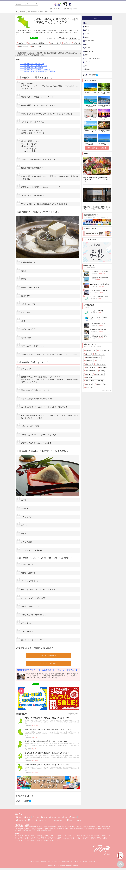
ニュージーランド (29, 840)
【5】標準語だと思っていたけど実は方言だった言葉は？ (37, 72)
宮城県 (31, 826)
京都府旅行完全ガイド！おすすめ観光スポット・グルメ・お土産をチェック (47, 670)
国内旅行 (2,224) (23, 46)
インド (26, 838)
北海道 (17, 826)
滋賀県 (37, 828)
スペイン (23, 835)
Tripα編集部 (28, 725)
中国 (58, 837)
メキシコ (83, 838)
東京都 (74, 826)
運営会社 (43, 861)
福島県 (45, 826)
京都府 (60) (66, 43)
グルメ (87, 33)
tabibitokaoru (93, 319)
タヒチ (63, 838)
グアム (43, 838)
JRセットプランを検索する (48, 663)
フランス (36, 835)
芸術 (86, 55)
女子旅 (87, 30)
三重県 (32, 828)
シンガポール (67, 837)
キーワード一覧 (107, 390)
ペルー (89, 838)
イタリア (17, 835)
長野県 (108, 826)
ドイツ (52, 835)
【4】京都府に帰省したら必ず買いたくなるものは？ (36, 70)
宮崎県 (38, 830)
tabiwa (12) (89, 360)
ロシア (38, 837)
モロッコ (48, 840)
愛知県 (27, 828)
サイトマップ (74, 861)
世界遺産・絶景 (89, 40)
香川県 (95, 828)
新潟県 (84, 826)
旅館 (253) (89, 377)
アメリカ (73, 838)
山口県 (85, 828)
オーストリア (59, 835)
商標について (65, 861)
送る (34, 38)
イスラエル (55, 840)
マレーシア (75, 837)
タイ (61, 837)
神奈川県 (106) (103, 367)
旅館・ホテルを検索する (48, 655)
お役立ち (87, 69)
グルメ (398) (89, 387)
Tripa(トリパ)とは (34, 861)
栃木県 (55, 826)
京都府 (42, 828)
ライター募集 (83, 861)
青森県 (22, 826)
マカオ (53, 837)
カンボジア (88, 837)
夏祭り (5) (88, 364)
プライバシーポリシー (54, 861)
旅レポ (87, 26)
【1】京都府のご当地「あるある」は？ (32, 64)
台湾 (46, 837)
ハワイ (38, 838)
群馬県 (59, 826)
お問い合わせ (92, 861)
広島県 (81, 828)
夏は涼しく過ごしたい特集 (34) (94, 381)
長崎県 (24, 830)
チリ (107, 838)
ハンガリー (71, 835)
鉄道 (86, 65)
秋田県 (36, 826)
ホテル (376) (99, 360)
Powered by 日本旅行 (104, 854)
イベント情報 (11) (104, 350)
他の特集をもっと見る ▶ (97, 148)
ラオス (94, 837)
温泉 (86, 44)
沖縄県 (49, 830)
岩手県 (26, 826)
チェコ (65, 835)
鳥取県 (66, 828)
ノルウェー (103, 835)
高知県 (104, 828)
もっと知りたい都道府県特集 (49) (38, 43)
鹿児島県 (43, 830)
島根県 (71, 828)
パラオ (48, 838)
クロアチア (90, 835)
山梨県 (103, 826)
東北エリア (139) (101, 384)
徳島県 (90, 828)
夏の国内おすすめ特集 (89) (93, 357)
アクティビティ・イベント (92, 58)
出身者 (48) (76, 43)
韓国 (42, 837)
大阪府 (46, 828)
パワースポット (89, 62)
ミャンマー (100, 837)
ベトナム (81, 837)
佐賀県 (19, 830)
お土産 (87, 37)
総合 (86, 23)
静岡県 (23, 828)
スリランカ (32, 838)
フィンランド (24, 837)
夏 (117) (88, 354)
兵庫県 (51, 828)
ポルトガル (30, 835)
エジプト (42, 840)
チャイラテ (93, 292)
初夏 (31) (88, 374)
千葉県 (69, 826)
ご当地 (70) (22, 43)
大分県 (33, 830)
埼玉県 (64, 826)
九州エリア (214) (90, 370)
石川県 (94, 826)
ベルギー (83, 835)
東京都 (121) (89, 384)
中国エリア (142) (100, 364)
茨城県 (50, 826)
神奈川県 (79, 826)
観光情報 (87, 48)
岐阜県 (18, 828)
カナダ (78, 838)
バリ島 (68, 838)
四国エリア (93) (99, 374)
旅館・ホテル (89, 51)
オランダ (78, 835)
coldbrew (92, 280)
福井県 (98, 826)
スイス (42, 835)
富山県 (89, 826)
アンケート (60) (55, 43)
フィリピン (21, 838)
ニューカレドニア (55, 838)
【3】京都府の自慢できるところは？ (31, 68)
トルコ (37, 840)
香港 (49, 837)
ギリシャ (96, 835)
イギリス (47, 835)
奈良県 (56, 828)
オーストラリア (19, 840)
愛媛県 (99, 828)
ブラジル (102, 838)
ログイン (97, 18)
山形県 (40, 826)
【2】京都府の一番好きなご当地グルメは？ (33, 66)
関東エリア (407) (99, 354)
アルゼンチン (95, 838)
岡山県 (76, 828)
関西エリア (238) (36, 46)
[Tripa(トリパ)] (63, 5)
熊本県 (29, 830)
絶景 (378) (102, 370)
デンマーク (32, 837)
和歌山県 (61, 828)
